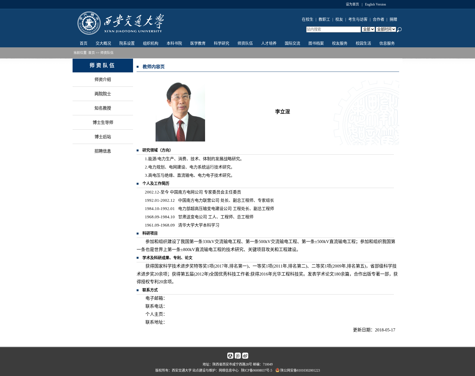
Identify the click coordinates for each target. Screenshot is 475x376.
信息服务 (387, 43)
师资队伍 (245, 43)
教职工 (324, 19)
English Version (375, 4)
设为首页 (352, 4)
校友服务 (339, 43)
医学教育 (198, 43)
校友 (339, 19)
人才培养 (269, 43)
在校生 (307, 19)
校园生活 (363, 43)
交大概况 (103, 43)
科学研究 (221, 43)
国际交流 (292, 43)
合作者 (378, 19)
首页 (83, 43)
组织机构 (150, 43)
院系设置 (127, 43)
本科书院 (174, 43)
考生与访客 (358, 19)
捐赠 (393, 19)
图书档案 (316, 43)
